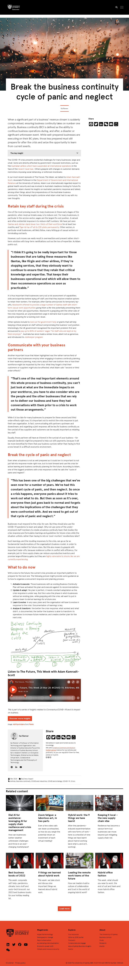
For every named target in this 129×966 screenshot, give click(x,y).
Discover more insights (19, 718)
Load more (64, 908)
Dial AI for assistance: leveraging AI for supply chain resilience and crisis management (19, 822)
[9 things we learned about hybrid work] (49, 860)
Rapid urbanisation (44, 940)
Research (103, 943)
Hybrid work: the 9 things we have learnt (79, 818)
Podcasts (71, 940)
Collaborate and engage (77, 943)
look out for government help (43, 321)
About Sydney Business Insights (79, 946)
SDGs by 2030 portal (75, 937)
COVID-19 (66, 781)
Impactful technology (45, 934)
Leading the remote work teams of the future (79, 875)
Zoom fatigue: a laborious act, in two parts (47, 818)
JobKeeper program (34, 337)
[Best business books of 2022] (20, 860)
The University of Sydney (109, 934)
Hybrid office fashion (105, 874)
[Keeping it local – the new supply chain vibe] (109, 803)
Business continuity (23, 781)
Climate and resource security (48, 949)
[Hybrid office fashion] (109, 860)
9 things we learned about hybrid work (49, 874)
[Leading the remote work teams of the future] (79, 860)
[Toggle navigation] (122, 7)
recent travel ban (26, 169)
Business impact (27, 779)
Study (102, 940)
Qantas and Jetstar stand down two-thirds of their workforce (35, 224)
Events (70, 949)
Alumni (102, 946)
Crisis (73, 781)
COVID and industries (39, 781)
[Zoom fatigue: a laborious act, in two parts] (49, 803)
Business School (105, 937)
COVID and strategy (55, 781)
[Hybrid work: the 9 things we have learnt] (79, 803)
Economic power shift (45, 946)
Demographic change (45, 937)
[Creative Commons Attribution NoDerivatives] (48, 757)
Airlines (12, 781)
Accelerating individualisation (48, 943)
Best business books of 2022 (16, 874)
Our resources (73, 934)
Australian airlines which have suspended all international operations (41, 165)
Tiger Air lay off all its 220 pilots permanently (39, 227)
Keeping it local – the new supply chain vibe (108, 818)
